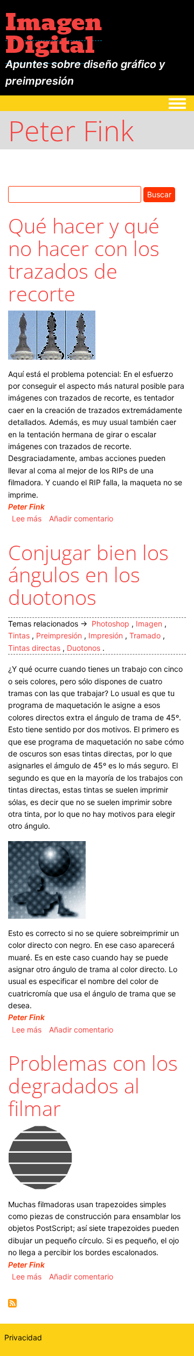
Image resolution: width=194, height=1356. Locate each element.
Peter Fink (26, 506)
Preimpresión (59, 635)
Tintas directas (34, 647)
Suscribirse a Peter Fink (12, 1303)
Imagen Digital (53, 33)
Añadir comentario (81, 518)
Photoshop (110, 623)
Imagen (149, 623)
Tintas (19, 635)
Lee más (26, 518)
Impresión (105, 635)
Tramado (145, 635)
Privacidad (23, 1337)
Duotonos (83, 647)
